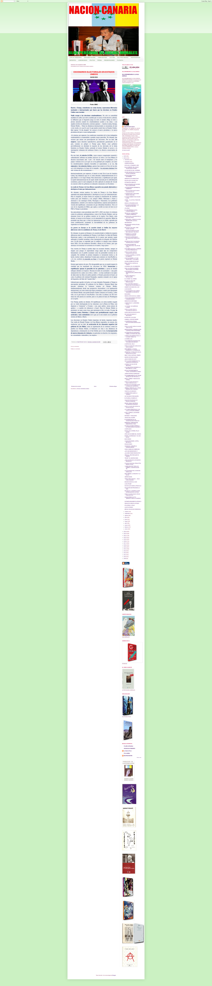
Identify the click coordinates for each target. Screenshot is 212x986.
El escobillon (127, 753)
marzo (126, 525)
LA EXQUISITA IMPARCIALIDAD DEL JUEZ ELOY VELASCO (132, 231)
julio (126, 517)
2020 (125, 537)
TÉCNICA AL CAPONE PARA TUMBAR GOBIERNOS (131, 214)
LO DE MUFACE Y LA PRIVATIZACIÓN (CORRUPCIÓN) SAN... (133, 272)
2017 (125, 543)
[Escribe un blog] (105, 342)
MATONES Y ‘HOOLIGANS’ (131, 415)
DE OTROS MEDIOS (122, 57)
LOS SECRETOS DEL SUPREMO (132, 170)
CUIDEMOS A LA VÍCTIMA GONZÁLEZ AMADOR (130, 234)
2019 (125, 539)
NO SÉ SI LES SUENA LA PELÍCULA (133, 485)
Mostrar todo (139, 757)
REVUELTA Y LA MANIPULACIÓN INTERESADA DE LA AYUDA (132, 491)
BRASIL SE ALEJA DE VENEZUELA (133, 509)
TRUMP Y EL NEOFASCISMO (131, 458)
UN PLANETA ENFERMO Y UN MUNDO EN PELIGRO (132, 205)
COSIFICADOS (128, 429)
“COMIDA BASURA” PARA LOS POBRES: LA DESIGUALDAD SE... (132, 467)
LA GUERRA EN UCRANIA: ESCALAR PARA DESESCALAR (132, 322)
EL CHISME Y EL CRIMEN (131, 278)
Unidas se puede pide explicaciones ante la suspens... (133, 346)
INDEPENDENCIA (135, 57)
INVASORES (127, 294)
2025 (125, 156)
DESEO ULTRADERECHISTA (131, 203)
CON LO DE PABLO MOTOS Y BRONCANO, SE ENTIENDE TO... (133, 284)
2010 (125, 556)
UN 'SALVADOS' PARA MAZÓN (132, 396)
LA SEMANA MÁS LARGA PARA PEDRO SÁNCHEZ (132, 194)
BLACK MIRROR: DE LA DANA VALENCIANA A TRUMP (132, 168)
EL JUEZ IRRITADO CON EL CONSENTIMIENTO (131, 211)
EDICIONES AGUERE (89, 57)
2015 (125, 547)
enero (126, 529)
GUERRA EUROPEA (129, 163)
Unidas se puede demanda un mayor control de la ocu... (131, 382)
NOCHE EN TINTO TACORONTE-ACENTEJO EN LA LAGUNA (132, 242)
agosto (126, 515)
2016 (125, 545)
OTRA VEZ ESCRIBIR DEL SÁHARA (133, 434)
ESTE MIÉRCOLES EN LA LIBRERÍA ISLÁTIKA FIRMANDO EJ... (133, 249)
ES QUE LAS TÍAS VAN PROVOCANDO (130, 281)
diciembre (127, 159)
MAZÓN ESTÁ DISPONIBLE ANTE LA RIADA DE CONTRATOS (132, 385)
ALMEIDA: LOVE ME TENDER (131, 319)
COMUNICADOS (82, 60)
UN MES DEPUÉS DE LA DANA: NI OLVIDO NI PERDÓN (133, 173)
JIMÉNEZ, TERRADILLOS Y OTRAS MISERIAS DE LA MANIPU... (133, 388)
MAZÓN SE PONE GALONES (131, 357)
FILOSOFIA (120, 60)
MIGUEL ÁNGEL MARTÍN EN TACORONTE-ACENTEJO (131, 404)
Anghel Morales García (129, 126)
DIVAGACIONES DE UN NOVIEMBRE (130, 176)
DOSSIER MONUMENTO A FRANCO (133, 501)
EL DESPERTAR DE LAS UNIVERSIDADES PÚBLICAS (132, 420)
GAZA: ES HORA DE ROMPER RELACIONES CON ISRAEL (132, 269)
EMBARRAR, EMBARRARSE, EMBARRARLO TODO (131, 423)
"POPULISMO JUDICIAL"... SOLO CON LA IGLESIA (132, 479)
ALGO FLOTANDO (129, 507)
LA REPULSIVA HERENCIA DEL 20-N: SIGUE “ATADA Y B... (133, 336)
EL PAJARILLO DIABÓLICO (131, 398)
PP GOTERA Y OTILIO (130, 505)
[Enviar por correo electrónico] (104, 342)
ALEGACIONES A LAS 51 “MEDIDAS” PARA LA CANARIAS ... (133, 498)
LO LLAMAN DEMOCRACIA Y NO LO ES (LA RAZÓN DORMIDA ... (132, 410)
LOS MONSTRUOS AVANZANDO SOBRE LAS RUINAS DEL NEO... (133, 333)
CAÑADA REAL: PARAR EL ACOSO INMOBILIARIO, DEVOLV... (133, 220)
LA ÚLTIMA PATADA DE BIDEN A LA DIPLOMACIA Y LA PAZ (133, 368)
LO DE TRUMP (128, 484)
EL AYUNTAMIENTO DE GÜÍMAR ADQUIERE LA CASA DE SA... (132, 291)
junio (126, 519)
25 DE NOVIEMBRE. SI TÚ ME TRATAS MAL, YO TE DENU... (132, 259)
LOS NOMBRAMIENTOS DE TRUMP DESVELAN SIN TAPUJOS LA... (133, 376)
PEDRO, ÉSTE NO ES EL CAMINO (132, 296)
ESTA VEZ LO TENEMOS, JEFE (132, 165)
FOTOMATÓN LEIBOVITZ (130, 182)
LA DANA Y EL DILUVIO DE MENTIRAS (131, 365)
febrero (126, 527)
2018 (125, 541)
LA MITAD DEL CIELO (129, 344)
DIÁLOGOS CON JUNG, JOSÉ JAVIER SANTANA (131, 228)
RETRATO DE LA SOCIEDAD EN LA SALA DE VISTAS (133, 217)
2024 (125, 158)
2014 (125, 548)
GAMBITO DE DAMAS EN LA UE (132, 287)
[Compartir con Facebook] (108, 342)
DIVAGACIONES (128, 444)
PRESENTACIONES (109, 60)
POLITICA (92, 60)
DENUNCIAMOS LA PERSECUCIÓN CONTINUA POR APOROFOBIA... (133, 330)
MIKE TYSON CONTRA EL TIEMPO (133, 355)
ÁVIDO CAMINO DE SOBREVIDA (132, 449)
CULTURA (112, 57)
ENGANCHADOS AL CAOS (131, 482)
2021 (125, 535)
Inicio (95, 386)
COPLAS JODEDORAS (75, 57)
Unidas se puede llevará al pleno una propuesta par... (132, 191)
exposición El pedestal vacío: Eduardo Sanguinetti (131, 401)
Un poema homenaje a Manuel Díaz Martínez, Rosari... (133, 464)
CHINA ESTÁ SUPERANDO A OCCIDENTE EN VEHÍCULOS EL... (132, 238)
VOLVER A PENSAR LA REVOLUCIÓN (130, 276)
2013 (125, 550)
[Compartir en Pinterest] (110, 342)
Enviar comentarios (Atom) (83, 388)
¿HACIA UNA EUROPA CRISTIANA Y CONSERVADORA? (133, 298)
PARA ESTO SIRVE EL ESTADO (132, 503)
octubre (126, 511)
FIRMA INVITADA (102, 57)
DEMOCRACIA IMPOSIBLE (131, 301)
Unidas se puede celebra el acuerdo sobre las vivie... (133, 327)
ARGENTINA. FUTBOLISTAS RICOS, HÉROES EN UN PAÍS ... (133, 353)
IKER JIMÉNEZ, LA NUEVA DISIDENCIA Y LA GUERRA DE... (133, 349)
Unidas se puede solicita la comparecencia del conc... (131, 252)
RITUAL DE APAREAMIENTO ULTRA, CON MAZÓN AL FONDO (133, 371)
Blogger (114, 975)
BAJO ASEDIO (128, 439)
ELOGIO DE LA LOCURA (130, 317)
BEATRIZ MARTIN (128, 755)
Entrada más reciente (76, 386)
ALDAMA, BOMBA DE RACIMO (132, 261)
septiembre (127, 513)
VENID (126, 324)
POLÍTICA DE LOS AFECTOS (131, 180)
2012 (125, 552)
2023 (125, 531)
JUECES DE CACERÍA (130, 417)
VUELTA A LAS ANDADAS (130, 391)
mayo (126, 521)
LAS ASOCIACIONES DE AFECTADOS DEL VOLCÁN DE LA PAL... (132, 246)
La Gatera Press (128, 750)
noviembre (127, 161)
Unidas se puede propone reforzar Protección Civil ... (132, 494)
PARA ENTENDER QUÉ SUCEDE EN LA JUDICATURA (132, 185)
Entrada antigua (113, 386)
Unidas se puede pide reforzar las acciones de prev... (132, 407)
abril (126, 523)
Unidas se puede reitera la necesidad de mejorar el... (131, 310)
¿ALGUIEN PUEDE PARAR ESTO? (132, 453)
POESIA (99, 60)
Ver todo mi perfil (126, 150)
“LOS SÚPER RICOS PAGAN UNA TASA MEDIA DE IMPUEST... (132, 341)
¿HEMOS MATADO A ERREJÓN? (132, 373)
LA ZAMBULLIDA (128, 338)
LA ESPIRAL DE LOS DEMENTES (132, 266)
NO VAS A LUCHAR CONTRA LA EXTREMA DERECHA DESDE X (132, 426)
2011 (125, 554)
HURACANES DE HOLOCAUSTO (132, 312)
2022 (125, 533)
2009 (125, 558)
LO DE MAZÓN (128, 289)
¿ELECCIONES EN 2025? (130, 359)
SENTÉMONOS (128, 222)
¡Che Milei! (127, 208)
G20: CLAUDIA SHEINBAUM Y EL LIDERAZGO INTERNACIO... (132, 361)
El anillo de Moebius (128, 746)
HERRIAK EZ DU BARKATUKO (132, 178)
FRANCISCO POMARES (129, 748)
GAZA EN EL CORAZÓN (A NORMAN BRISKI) (131, 447)
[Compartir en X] (107, 342)
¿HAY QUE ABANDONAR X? (131, 451)
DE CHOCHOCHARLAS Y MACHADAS (130, 315)
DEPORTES (73, 60)
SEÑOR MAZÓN (128, 476)
